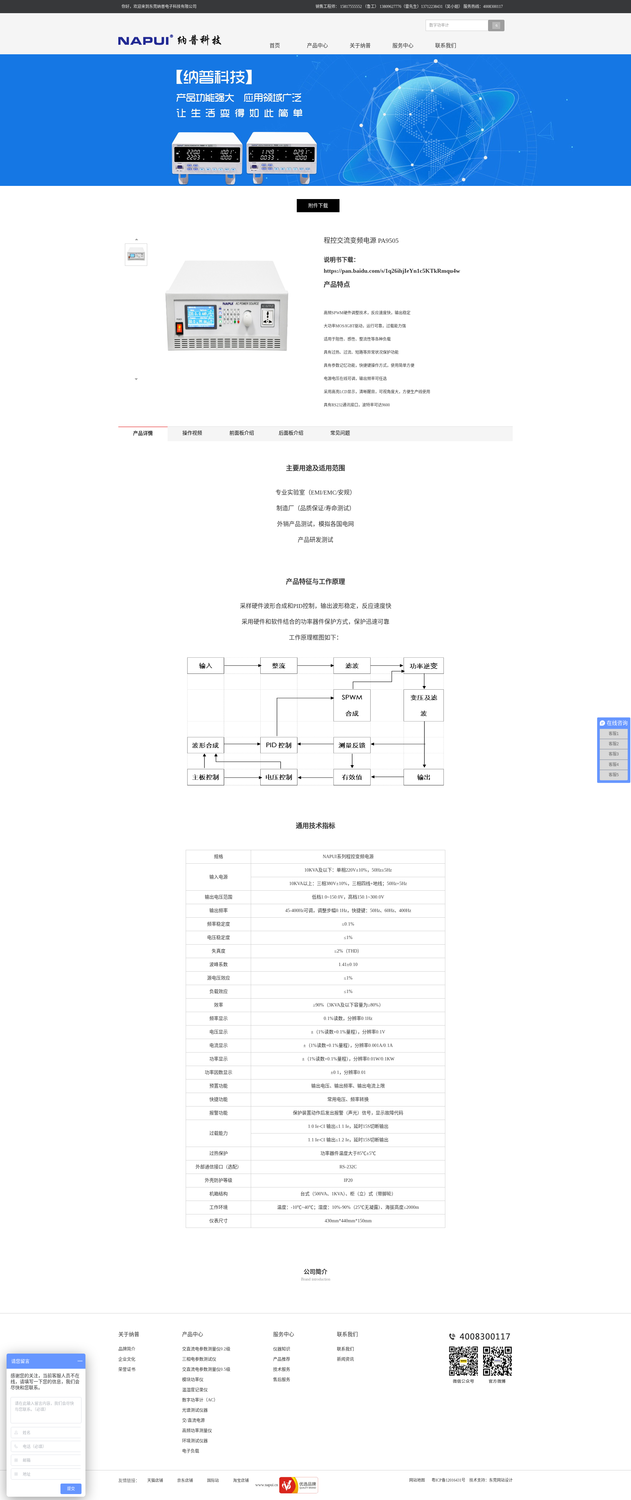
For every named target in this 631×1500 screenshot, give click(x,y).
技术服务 (281, 1369)
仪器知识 (281, 1348)
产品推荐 (281, 1359)
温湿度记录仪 (195, 1389)
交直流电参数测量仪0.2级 (206, 1348)
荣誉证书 (126, 1369)
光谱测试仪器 (195, 1410)
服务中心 (402, 45)
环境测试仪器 (195, 1440)
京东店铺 (185, 1480)
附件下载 (318, 205)
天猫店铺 (155, 1480)
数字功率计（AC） (200, 1399)
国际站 (213, 1480)
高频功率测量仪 (197, 1430)
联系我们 (445, 45)
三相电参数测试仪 (199, 1359)
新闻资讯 (345, 1359)
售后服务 (281, 1379)
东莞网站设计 (501, 1480)
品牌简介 (126, 1348)
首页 (274, 45)
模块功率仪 (192, 1379)
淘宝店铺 (241, 1480)
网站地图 (417, 1480)
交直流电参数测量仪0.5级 (206, 1369)
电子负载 (190, 1450)
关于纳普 (360, 45)
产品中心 (317, 45)
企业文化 (126, 1359)
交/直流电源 (193, 1420)
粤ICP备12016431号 (448, 1480)
